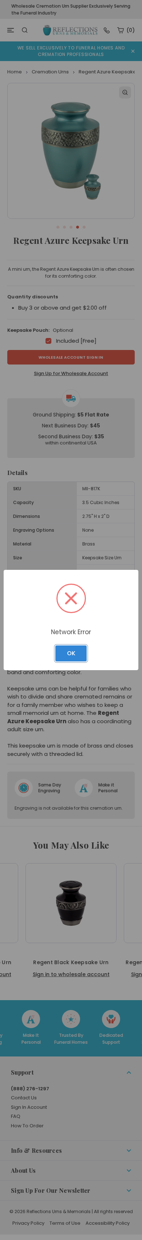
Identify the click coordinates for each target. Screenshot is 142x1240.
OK (71, 653)
